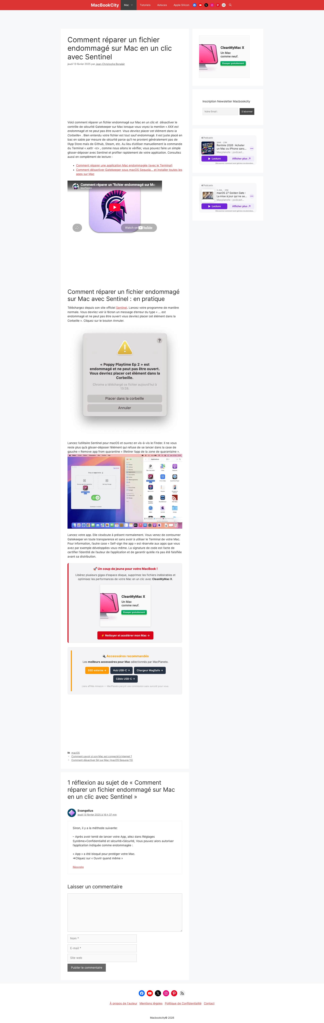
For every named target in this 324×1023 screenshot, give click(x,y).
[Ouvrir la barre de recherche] (230, 5)
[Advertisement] (162, 17)
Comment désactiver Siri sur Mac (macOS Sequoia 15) (102, 760)
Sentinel (121, 307)
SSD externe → (97, 670)
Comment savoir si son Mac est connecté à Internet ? (101, 756)
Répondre (78, 867)
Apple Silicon (181, 5)
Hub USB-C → (121, 670)
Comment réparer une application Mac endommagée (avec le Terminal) (124, 165)
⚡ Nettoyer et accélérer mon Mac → (125, 635)
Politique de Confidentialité (183, 1003)
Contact (209, 1003)
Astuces (162, 5)
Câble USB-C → (125, 678)
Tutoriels (145, 5)
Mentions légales (151, 1003)
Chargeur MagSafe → (150, 670)
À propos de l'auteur (123, 1003)
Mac (126, 5)
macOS (75, 752)
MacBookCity (105, 5)
